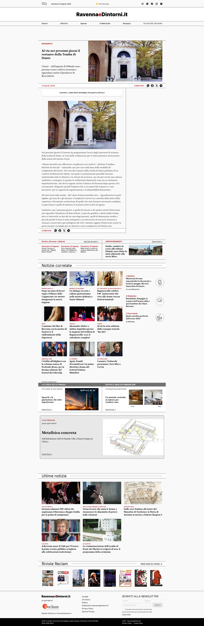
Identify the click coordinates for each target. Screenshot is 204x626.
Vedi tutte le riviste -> (151, 564)
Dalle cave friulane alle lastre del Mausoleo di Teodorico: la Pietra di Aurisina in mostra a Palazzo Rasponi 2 (143, 512)
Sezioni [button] (45, 23)
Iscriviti (157, 605)
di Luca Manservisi (132, 289)
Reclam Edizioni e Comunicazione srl (56, 613)
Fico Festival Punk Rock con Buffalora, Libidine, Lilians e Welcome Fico (69, 250)
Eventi (99, 324)
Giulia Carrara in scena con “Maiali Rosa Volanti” (49, 250)
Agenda (83, 23)
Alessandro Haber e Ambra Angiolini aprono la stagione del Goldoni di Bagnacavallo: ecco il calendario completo (82, 332)
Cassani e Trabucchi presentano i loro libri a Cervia (109, 364)
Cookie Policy (138, 623)
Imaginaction (47, 359)
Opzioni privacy (88, 611)
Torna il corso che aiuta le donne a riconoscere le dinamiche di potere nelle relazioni (100, 512)
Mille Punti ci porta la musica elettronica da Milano (89, 250)
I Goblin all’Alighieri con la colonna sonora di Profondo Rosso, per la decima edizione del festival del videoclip (54, 367)
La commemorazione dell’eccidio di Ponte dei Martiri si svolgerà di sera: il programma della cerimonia (101, 549)
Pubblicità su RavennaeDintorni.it (95, 605)
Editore (85, 603)
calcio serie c (47, 506)
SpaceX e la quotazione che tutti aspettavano (52, 399)
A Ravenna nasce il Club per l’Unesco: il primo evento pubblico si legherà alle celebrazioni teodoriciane (60, 549)
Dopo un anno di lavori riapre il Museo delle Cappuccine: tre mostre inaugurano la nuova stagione (53, 297)
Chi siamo (86, 600)
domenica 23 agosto (50, 246)
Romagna (127, 23)
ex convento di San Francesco (109, 288)
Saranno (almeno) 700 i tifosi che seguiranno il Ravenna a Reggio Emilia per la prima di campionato (61, 512)
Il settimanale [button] (105, 23)
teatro (72, 324)
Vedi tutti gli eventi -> (91, 241)
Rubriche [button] (64, 23)
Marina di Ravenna (76, 288)
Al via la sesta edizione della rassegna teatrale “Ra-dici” (108, 329)
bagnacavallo (47, 288)
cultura (45, 544)
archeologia (129, 506)
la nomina (73, 359)
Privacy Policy (87, 608)
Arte (43, 324)
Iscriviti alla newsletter (152, 23)
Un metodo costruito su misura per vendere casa (115, 399)
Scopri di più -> (157, 241)
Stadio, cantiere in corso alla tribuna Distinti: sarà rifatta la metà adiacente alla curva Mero (116, 251)
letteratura (102, 359)
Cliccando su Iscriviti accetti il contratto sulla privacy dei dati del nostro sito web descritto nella (137, 612)
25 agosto (87, 544)
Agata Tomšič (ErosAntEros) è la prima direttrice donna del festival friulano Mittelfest (81, 367)
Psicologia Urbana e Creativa (94, 506)
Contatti (85, 597)
